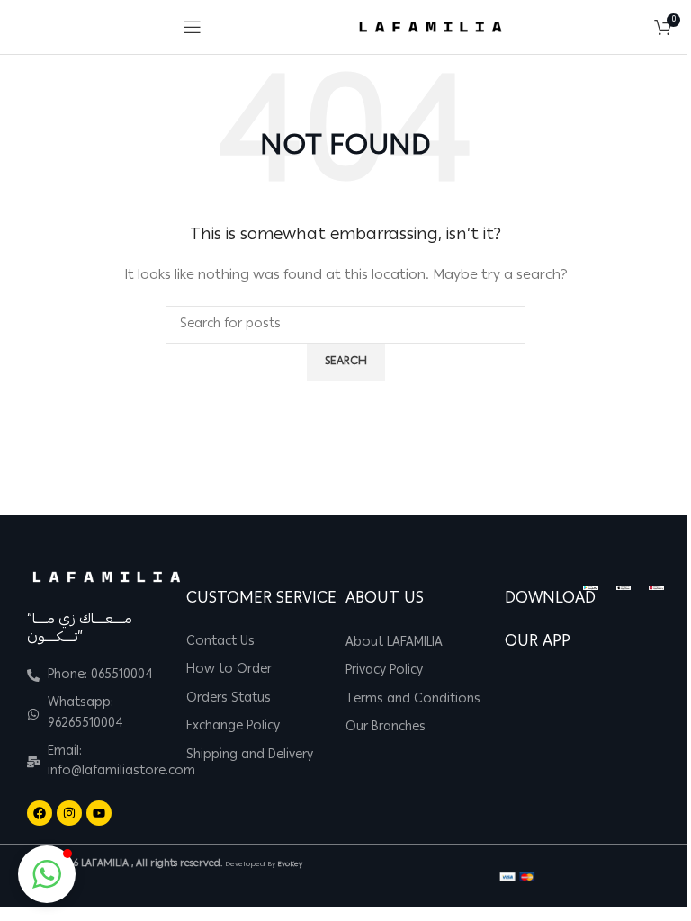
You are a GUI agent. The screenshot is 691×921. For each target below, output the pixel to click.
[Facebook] (39, 813)
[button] (47, 874)
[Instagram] (69, 813)
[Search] (636, 27)
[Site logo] (430, 28)
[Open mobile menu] (193, 27)
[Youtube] (99, 813)
